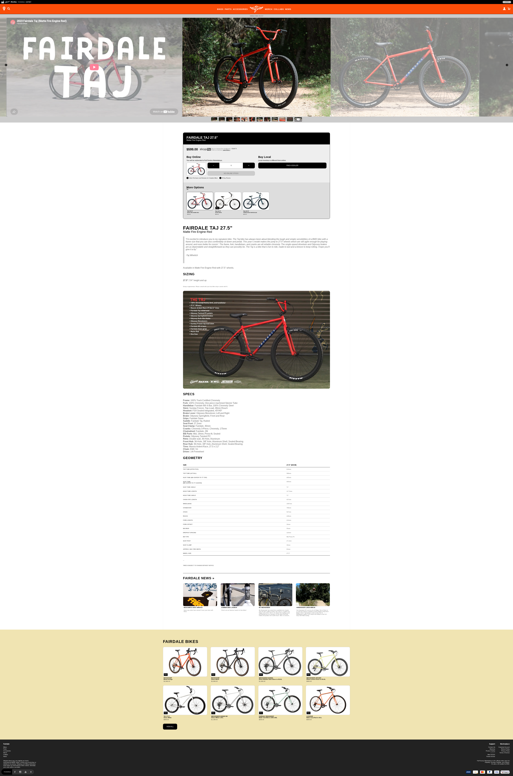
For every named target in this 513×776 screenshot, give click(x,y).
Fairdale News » (198, 578)
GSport (507, 762)
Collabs (279, 9)
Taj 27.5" (261, 15)
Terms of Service (505, 752)
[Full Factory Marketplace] (2, 2)
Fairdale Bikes (180, 641)
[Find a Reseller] (4, 8)
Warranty (492, 749)
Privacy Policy (505, 751)
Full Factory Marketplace (484, 760)
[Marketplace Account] (504, 8)
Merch (268, 9)
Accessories (240, 9)
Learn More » (226, 150)
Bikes (220, 9)
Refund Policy (505, 749)
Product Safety (490, 751)
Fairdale (252, 15)
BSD (507, 764)
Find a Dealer (292, 165)
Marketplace (505, 744)
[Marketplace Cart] (509, 8)
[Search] (8, 8)
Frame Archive (490, 756)
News (288, 9)
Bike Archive (491, 754)
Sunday (493, 762)
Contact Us (491, 747)
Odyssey (487, 762)
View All (170, 727)
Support (507, 2)
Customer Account (504, 747)
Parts (228, 9)
